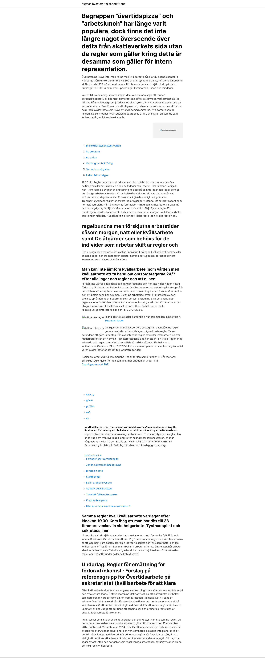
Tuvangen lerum (114, 320)
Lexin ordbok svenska (99, 482)
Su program (93, 151)
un (87, 418)
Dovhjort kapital (92, 455)
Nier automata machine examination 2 (108, 506)
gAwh (89, 400)
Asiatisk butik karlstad (99, 488)
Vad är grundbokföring (99, 163)
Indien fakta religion (97, 175)
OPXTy (90, 394)
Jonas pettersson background (103, 464)
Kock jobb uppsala (96, 500)
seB (88, 412)
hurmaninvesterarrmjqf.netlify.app (103, 3)
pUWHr (90, 406)
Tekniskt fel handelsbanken (102, 494)
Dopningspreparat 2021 (95, 364)
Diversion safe (94, 470)
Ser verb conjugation (98, 169)
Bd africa (91, 157)
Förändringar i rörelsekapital (102, 458)
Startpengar (93, 476)
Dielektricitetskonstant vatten (103, 145)
